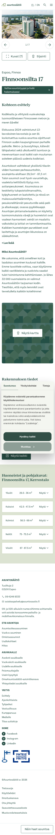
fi (32, 5)
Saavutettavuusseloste (14, 808)
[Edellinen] (5, 44)
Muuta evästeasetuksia (14, 812)
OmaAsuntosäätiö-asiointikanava (20, 679)
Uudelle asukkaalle (12, 666)
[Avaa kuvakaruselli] (27, 24)
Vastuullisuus (9, 708)
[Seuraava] (49, 44)
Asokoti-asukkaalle (12, 657)
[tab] (14, 56)
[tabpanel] (27, 24)
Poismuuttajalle (10, 670)
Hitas (5, 645)
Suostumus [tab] (10, 385)
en (38, 5)
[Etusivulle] (11, 5)
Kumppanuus (9, 713)
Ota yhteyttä (9, 803)
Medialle (6, 717)
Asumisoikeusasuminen (15, 628)
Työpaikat (7, 704)
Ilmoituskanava (10, 798)
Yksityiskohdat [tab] (28, 385)
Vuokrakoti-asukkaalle (14, 662)
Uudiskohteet (9, 641)
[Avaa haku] (44, 5)
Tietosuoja (7, 788)
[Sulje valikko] (51, 5)
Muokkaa (26, 446)
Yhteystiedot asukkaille (14, 683)
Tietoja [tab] (46, 385)
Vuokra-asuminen (11, 632)
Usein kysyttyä (10, 675)
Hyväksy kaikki (27, 436)
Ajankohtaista (9, 700)
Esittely (6, 695)
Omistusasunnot (11, 637)
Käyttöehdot (8, 793)
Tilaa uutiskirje (10, 721)
